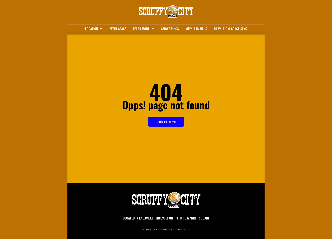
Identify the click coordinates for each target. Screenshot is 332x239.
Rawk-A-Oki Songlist (228, 28)
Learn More (141, 28)
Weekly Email (195, 28)
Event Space (118, 28)
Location (91, 28)
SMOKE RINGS (170, 28)
